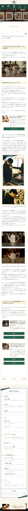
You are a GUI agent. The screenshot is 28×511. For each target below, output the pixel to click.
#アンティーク (4, 41)
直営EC (14, 333)
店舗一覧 (14, 7)
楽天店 (14, 337)
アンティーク (10, 22)
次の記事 (23, 378)
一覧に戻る (14, 378)
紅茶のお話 (5, 22)
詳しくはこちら (14, 128)
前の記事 (4, 378)
